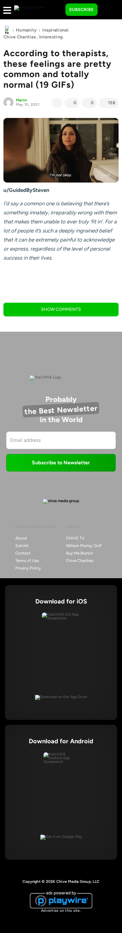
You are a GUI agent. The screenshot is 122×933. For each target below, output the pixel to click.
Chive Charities (19, 37)
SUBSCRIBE (81, 9)
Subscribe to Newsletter (61, 463)
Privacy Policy (28, 568)
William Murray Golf (84, 545)
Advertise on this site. (61, 910)
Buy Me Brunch (79, 553)
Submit (21, 545)
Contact (22, 553)
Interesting (51, 37)
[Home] (6, 30)
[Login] (108, 10)
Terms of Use (27, 560)
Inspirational (55, 30)
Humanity (26, 30)
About (21, 538)
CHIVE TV (75, 538)
